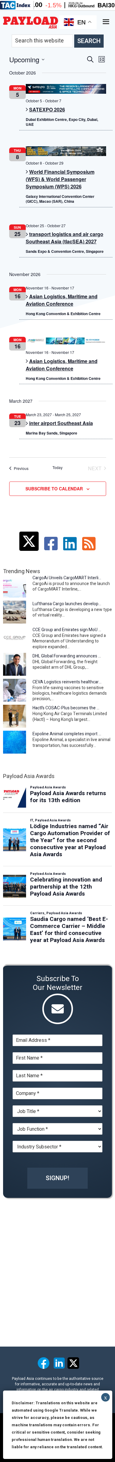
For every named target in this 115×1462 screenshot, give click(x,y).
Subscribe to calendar (54, 489)
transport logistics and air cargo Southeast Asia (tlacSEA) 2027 (64, 238)
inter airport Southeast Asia (61, 423)
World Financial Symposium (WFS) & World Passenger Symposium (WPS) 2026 (60, 179)
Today (57, 467)
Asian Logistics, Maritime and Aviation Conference (62, 300)
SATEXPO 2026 (47, 109)
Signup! (57, 1178)
